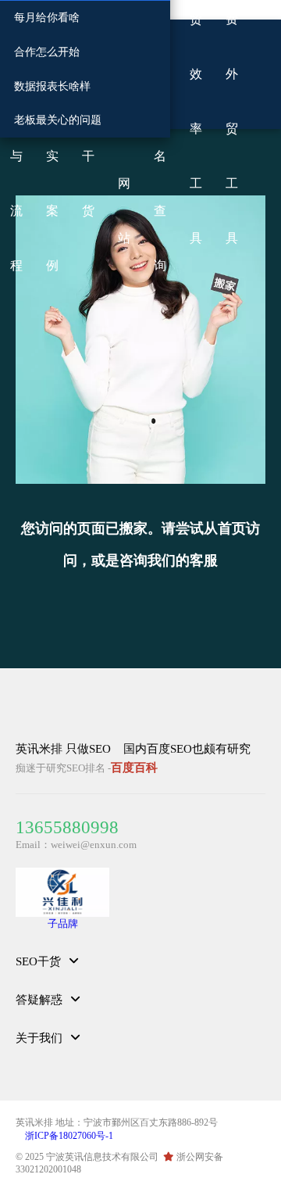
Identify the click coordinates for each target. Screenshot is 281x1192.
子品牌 (63, 923)
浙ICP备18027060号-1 (69, 1135)
